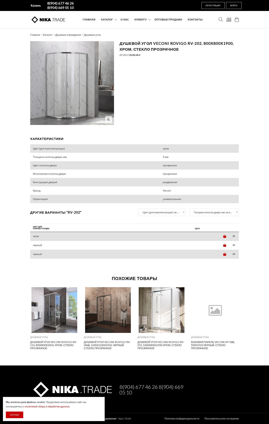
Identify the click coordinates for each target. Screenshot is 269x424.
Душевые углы (92, 34)
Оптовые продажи (168, 19)
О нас (125, 19)
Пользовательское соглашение (221, 418)
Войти (233, 5)
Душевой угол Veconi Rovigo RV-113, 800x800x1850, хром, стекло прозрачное (53, 345)
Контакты (195, 19)
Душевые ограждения (68, 34)
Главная (89, 19)
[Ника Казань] (72, 388)
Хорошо (14, 415)
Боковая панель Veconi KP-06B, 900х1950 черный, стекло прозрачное (213, 345)
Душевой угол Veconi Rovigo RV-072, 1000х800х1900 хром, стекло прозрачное (160, 345)
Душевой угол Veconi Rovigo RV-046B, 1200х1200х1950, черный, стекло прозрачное (107, 345)
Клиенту (140, 19)
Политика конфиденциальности (182, 418)
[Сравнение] (229, 19)
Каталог (107, 19)
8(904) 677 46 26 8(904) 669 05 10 (151, 389)
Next (247, 318)
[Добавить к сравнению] (73, 291)
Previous (22, 318)
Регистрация (213, 5)
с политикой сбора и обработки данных (46, 406)
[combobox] (162, 212)
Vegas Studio (124, 418)
